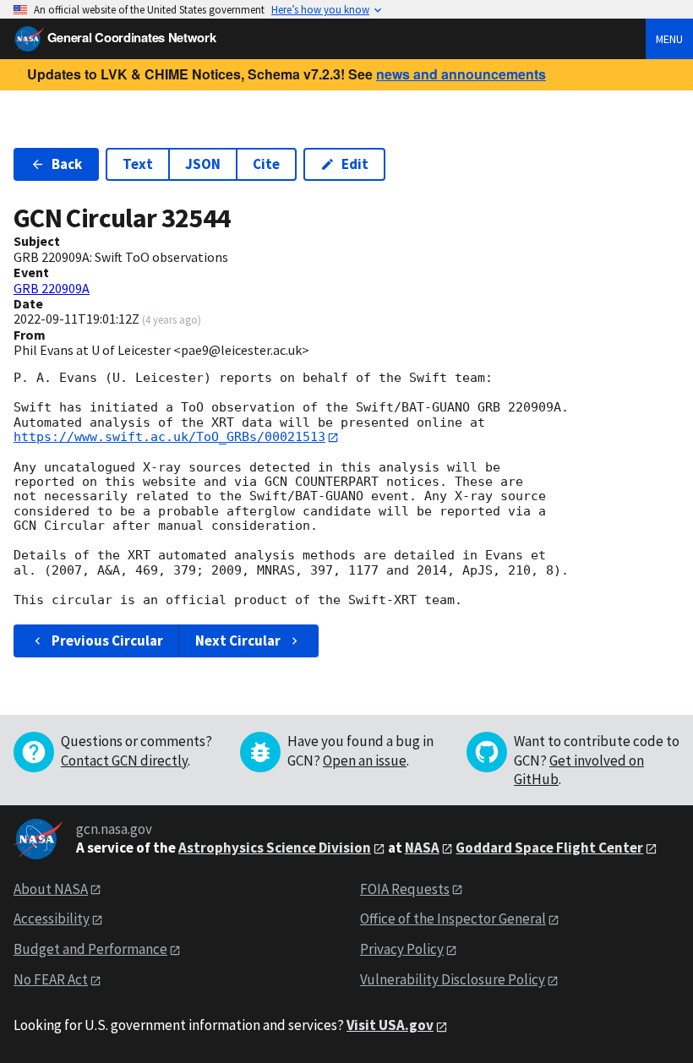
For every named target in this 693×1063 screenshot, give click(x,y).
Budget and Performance (90, 949)
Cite (266, 164)
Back (67, 164)
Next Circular (238, 640)
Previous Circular (107, 640)
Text (138, 164)
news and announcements (461, 74)
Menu (669, 38)
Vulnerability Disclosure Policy (452, 979)
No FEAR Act (51, 979)
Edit (354, 164)
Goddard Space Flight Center (549, 847)
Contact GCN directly (124, 760)
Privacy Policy (402, 949)
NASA (422, 847)
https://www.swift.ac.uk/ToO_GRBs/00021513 (169, 436)
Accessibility (52, 918)
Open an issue (365, 760)
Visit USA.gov (390, 1025)
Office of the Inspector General (453, 918)
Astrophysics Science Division (274, 847)
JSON (203, 164)
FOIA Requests (405, 889)
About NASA (51, 889)
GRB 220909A (52, 288)
